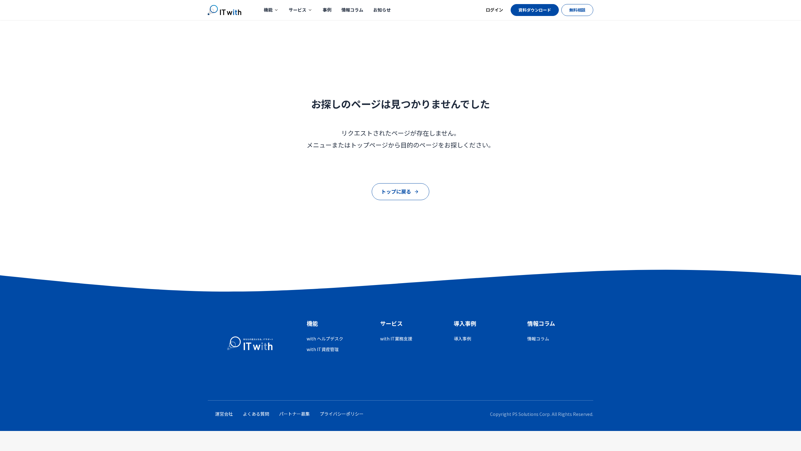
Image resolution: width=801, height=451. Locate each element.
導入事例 (462, 338)
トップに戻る (396, 191)
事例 (327, 10)
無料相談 (577, 10)
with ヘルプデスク (325, 338)
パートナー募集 (294, 414)
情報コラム (352, 10)
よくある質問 (256, 414)
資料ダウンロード (534, 10)
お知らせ (382, 10)
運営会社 (224, 414)
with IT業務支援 (396, 338)
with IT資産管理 (323, 349)
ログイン (494, 10)
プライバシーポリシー (342, 414)
